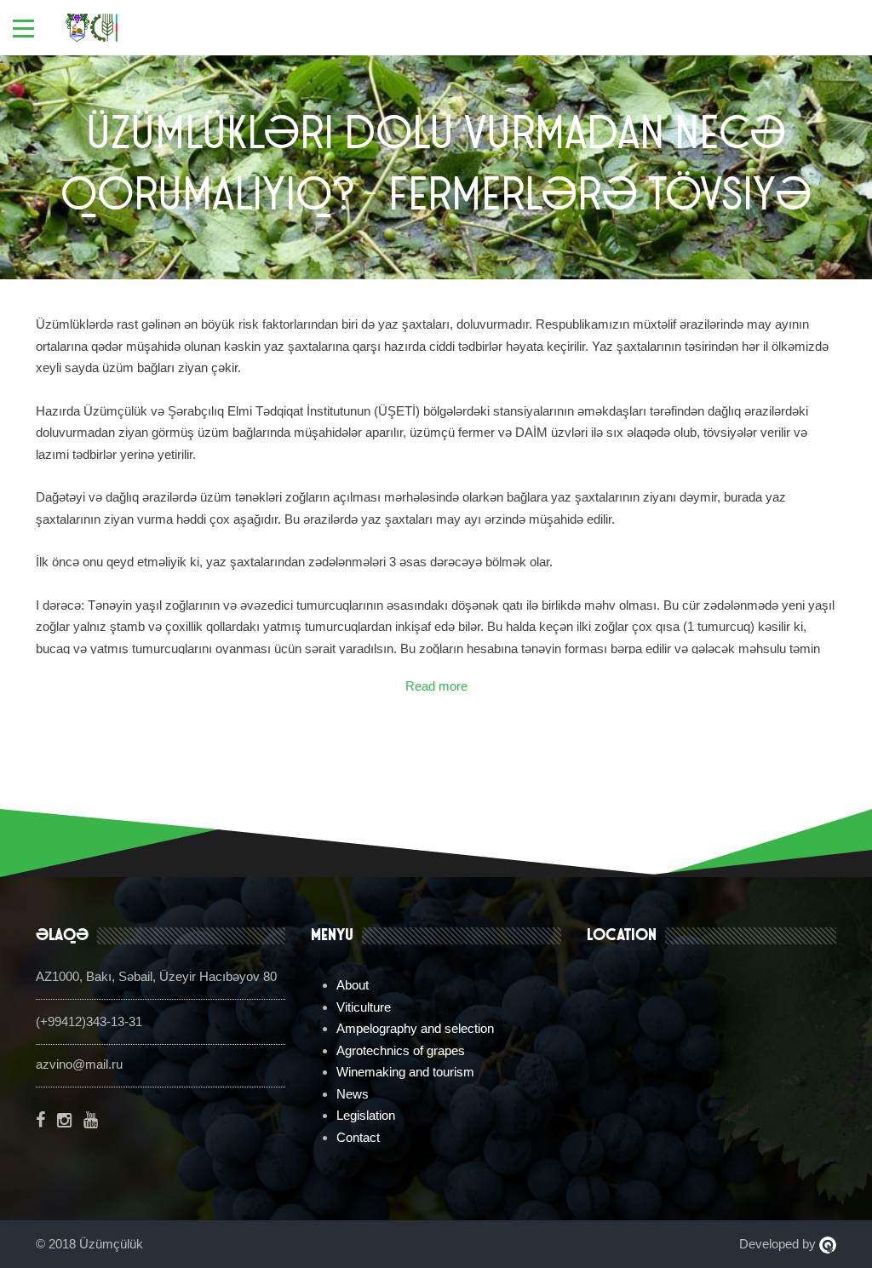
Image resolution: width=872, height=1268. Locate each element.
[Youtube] (90, 1119)
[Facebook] (40, 1119)
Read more (436, 686)
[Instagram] (64, 1119)
